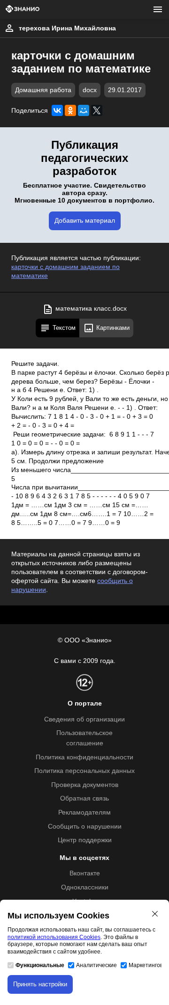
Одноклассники (84, 887)
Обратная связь (84, 798)
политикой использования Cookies (54, 937)
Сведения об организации (84, 719)
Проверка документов (84, 784)
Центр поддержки (85, 840)
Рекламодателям (84, 812)
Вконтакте (84, 873)
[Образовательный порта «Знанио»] (22, 9)
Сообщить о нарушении (85, 826)
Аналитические (96, 965)
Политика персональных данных (84, 770)
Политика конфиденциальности (84, 757)
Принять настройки (40, 984)
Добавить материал (84, 220)
